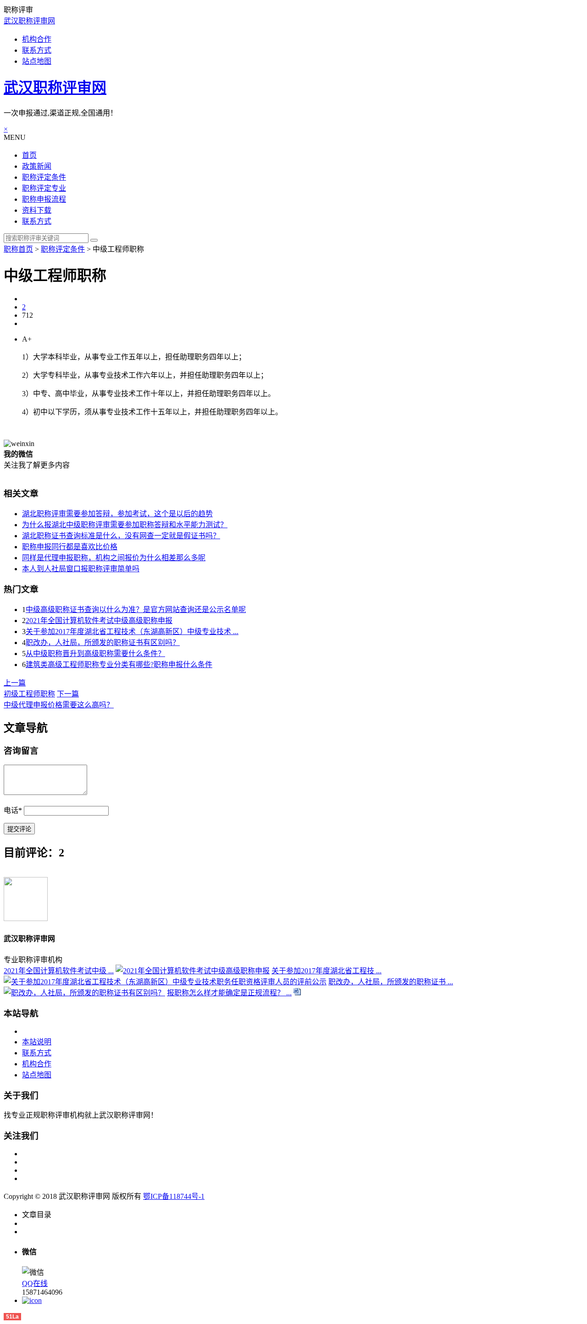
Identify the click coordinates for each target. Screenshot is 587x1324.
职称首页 (18, 249)
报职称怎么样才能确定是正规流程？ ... (229, 993)
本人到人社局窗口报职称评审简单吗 (80, 569)
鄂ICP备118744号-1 (174, 1196)
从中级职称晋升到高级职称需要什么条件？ (95, 653)
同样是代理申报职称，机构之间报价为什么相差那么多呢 (113, 558)
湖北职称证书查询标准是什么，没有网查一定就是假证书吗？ (121, 536)
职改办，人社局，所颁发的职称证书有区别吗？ (103, 642)
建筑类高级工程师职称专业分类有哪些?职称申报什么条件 (119, 664)
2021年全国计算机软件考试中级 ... (59, 971)
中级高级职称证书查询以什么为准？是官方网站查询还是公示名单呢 (136, 609)
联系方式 (36, 50)
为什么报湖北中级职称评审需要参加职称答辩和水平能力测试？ (124, 525)
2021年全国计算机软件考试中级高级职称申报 (99, 620)
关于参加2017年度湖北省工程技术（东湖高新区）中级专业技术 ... (132, 631)
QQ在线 (35, 1283)
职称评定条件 (63, 249)
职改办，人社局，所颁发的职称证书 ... (390, 982)
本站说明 (36, 1042)
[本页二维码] (32, 1300)
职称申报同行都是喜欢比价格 (69, 547)
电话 (13, 810)
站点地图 (36, 61)
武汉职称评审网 (29, 21)
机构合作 (36, 39)
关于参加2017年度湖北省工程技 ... (326, 971)
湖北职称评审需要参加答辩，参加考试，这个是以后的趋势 (117, 514)
